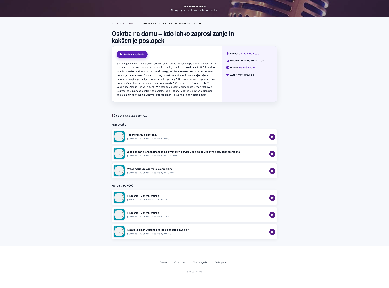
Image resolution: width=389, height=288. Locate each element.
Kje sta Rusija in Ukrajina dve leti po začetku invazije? (158, 229)
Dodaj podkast (222, 262)
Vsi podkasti (180, 262)
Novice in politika (152, 138)
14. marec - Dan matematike (143, 195)
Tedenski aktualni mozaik (142, 134)
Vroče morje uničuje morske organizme (149, 168)
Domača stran (247, 67)
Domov (115, 23)
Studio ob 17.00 (130, 23)
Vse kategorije (200, 262)
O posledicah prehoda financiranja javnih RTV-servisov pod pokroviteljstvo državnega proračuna (183, 151)
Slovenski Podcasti (194, 6)
